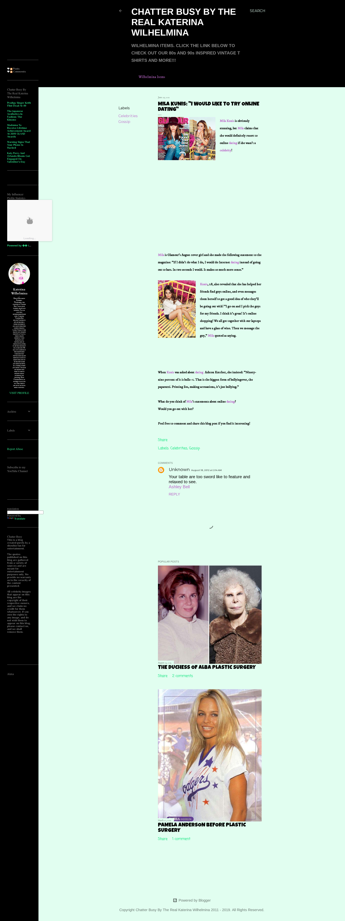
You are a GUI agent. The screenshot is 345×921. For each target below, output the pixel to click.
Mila (240, 128)
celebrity (225, 150)
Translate (19, 518)
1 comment (181, 839)
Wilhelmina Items (152, 77)
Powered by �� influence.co (25, 245)
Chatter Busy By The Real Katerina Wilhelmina (183, 22)
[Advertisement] (185, 189)
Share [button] (123, 98)
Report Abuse (15, 449)
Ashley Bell (179, 486)
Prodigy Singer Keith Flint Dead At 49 (19, 104)
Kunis (204, 284)
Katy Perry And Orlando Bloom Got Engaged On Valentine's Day (18, 157)
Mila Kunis (227, 121)
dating (233, 143)
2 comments (182, 676)
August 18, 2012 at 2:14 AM (206, 470)
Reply (174, 494)
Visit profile (19, 393)
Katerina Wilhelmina (19, 291)
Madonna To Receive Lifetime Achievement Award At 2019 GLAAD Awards (19, 131)
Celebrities (128, 116)
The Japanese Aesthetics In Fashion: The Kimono (15, 115)
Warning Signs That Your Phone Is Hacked (18, 145)
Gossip (124, 122)
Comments (19, 71)
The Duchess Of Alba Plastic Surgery (207, 667)
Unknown (179, 469)
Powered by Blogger (195, 900)
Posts (15, 68)
